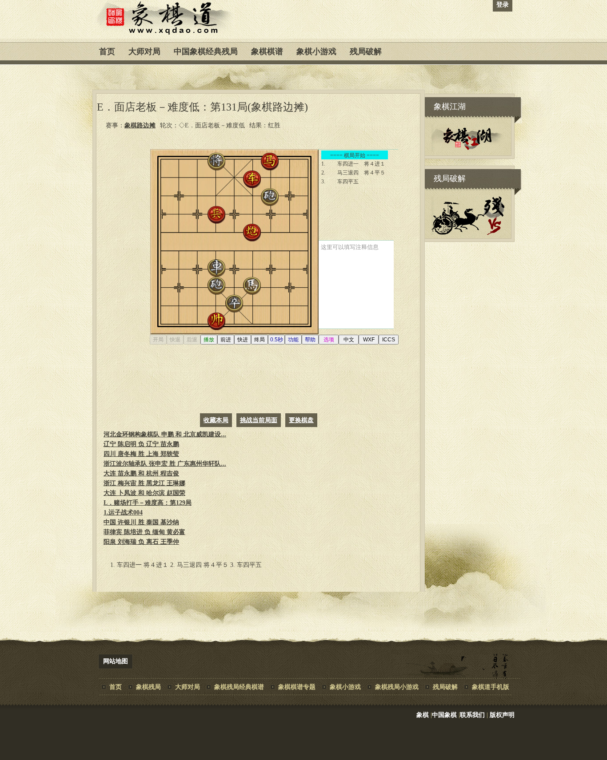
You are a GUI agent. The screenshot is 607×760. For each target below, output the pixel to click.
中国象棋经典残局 (206, 51)
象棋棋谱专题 (296, 687)
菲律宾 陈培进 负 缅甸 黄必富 (144, 532)
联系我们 (472, 715)
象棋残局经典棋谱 (239, 687)
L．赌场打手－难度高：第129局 (148, 502)
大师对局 (144, 51)
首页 (107, 51)
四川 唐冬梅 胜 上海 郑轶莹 (141, 454)
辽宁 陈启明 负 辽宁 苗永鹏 (141, 444)
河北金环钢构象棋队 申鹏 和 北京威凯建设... (165, 434)
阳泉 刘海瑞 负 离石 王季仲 (141, 541)
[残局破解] (467, 233)
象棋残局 (148, 687)
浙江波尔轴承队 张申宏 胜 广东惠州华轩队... (165, 463)
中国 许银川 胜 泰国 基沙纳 (141, 522)
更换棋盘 (301, 420)
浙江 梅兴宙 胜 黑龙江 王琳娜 (144, 483)
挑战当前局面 (258, 420)
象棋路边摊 (140, 125)
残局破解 (366, 51)
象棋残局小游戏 (397, 687)
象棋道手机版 (490, 687)
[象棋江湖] (467, 149)
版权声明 (502, 715)
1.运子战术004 (123, 512)
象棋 (422, 715)
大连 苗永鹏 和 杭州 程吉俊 (141, 473)
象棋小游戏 (316, 51)
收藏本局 (216, 420)
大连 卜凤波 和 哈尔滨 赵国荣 (144, 493)
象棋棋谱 (267, 51)
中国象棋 (444, 715)
